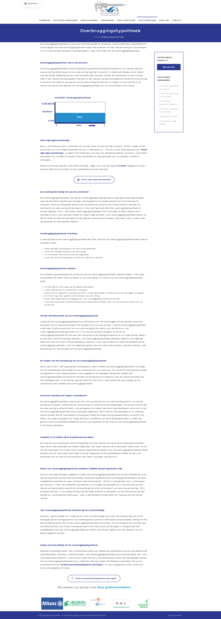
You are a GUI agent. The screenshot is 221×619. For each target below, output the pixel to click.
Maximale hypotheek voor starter (168, 87)
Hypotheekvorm (147, 20)
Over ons (164, 20)
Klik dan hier (169, 67)
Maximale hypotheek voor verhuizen (168, 95)
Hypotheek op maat (169, 116)
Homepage (44, 20)
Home (96, 37)
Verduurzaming (89, 20)
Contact (177, 20)
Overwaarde (107, 20)
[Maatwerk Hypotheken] (110, 8)
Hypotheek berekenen (65, 20)
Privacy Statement (175, 615)
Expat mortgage (126, 20)
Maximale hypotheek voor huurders (168, 110)
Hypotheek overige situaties (167, 122)
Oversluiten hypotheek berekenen (168, 102)
